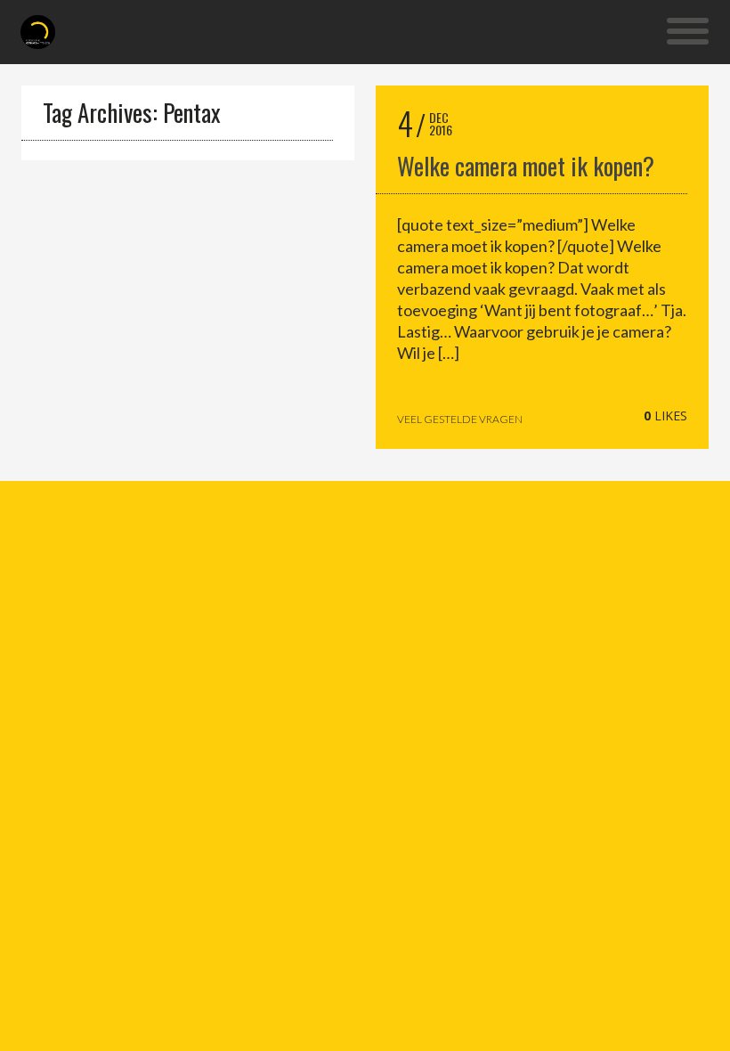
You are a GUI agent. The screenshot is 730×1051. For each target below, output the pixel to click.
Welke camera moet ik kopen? (525, 165)
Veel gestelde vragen (460, 419)
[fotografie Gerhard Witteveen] (37, 32)
